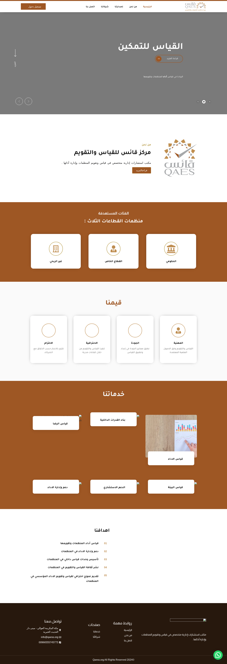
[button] (28, 101)
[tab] (209, 101)
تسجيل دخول (34, 6)
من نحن (133, 6)
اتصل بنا (90, 6)
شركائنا (105, 6)
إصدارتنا (119, 6)
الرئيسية (147, 6)
